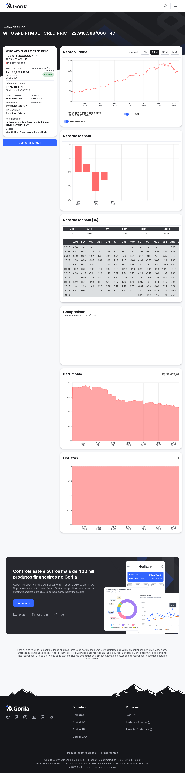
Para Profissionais (137, 729)
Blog (129, 715)
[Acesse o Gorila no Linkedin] (42, 717)
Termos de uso (108, 752)
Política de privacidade (81, 752)
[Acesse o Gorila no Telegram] (51, 717)
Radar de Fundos (136, 722)
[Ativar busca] (165, 5)
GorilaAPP (78, 729)
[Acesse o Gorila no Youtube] (34, 717)
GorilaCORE (79, 715)
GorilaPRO (78, 722)
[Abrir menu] (175, 5)
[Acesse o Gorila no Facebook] (16, 717)
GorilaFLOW (79, 736)
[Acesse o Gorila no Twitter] (8, 717)
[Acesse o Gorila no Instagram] (25, 717)
